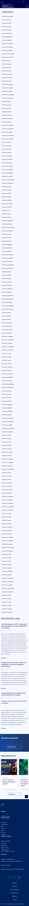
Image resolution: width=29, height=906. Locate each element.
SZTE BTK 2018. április (7, 322)
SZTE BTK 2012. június (6, 557)
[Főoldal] (2, 3)
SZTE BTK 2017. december (7, 336)
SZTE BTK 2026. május (6, 26)
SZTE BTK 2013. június (6, 517)
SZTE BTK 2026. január (7, 40)
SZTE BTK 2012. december (7, 537)
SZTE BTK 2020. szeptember (8, 227)
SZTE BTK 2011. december (7, 578)
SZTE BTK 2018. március (7, 326)
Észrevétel (3, 832)
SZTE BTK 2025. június (6, 64)
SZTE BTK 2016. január (7, 414)
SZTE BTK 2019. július (6, 271)
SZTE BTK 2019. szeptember (8, 265)
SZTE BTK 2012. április (7, 564)
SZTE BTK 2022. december (7, 166)
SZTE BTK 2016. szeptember (8, 384)
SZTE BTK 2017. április (7, 363)
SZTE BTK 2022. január (7, 207)
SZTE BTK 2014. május (6, 479)
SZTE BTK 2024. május (6, 108)
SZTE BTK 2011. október (7, 585)
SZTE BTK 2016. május (6, 397)
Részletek (3, 658)
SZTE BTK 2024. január (7, 122)
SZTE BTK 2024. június (6, 105)
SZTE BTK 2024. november (7, 88)
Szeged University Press (6, 816)
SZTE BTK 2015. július (6, 435)
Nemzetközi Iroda (4, 847)
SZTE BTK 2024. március (7, 115)
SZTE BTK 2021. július (6, 214)
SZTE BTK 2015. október (7, 425)
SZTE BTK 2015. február (7, 452)
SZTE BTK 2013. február (7, 530)
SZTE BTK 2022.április (6, 196)
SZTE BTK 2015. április (7, 445)
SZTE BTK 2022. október (7, 176)
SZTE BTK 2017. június (6, 357)
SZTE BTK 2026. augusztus (7, 16)
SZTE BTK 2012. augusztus (7, 551)
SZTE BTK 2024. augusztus (7, 98)
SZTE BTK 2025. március (7, 74)
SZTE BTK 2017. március (7, 408)
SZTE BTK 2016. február (7, 411)
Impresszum (14, 896)
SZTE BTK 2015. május (6, 442)
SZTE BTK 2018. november (7, 299)
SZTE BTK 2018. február (7, 329)
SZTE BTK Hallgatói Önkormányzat (8, 851)
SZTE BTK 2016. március (7, 404)
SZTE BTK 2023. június (6, 145)
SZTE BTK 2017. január (7, 370)
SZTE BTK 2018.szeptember (8, 305)
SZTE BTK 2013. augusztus (7, 510)
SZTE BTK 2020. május (6, 237)
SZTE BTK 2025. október (7, 50)
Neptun (2, 826)
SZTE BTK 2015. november (7, 421)
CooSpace (3, 828)
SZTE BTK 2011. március (7, 608)
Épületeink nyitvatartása (6, 865)
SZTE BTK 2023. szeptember (8, 135)
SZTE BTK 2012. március (7, 568)
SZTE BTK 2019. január (7, 292)
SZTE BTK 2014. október (7, 465)
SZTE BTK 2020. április (7, 241)
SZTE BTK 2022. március (7, 200)
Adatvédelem (14, 886)
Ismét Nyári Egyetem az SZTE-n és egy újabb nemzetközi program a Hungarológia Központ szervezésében (14, 626)
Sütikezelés (14, 883)
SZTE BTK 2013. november (7, 503)
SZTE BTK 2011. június (6, 598)
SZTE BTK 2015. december (7, 418)
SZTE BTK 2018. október (7, 302)
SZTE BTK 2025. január (7, 81)
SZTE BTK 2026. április (7, 30)
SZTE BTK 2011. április (7, 605)
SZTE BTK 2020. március (7, 244)
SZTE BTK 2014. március (7, 486)
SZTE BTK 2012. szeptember (8, 547)
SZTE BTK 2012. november (7, 540)
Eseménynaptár (12, 747)
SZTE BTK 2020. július (6, 234)
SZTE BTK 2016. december (7, 374)
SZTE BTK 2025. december (7, 43)
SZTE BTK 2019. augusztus (7, 268)
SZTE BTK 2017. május (6, 360)
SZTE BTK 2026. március (7, 33)
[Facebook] (9, 877)
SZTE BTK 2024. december (7, 84)
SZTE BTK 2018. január (7, 333)
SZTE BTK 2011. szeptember (8, 588)
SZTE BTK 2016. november (7, 377)
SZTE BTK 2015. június (6, 438)
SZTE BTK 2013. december (7, 496)
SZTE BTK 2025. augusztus (7, 57)
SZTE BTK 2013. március (7, 527)
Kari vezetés (3, 843)
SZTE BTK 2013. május (6, 520)
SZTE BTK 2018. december (7, 295)
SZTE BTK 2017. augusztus (7, 350)
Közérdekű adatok (14, 893)
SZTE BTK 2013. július (6, 513)
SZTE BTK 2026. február (7, 36)
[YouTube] (19, 877)
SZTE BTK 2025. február (7, 77)
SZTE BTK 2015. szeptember (8, 428)
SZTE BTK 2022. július (6, 186)
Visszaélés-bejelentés (14, 889)
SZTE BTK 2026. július (6, 19)
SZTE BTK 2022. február (7, 203)
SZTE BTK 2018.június (6, 316)
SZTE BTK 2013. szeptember (8, 506)
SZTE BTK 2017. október (7, 343)
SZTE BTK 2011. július (6, 595)
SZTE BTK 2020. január (7, 251)
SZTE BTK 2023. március (7, 156)
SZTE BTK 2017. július (6, 353)
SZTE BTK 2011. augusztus (7, 591)
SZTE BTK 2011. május (6, 602)
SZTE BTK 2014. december (7, 459)
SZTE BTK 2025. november (7, 47)
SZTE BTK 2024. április (7, 111)
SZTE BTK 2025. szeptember (8, 53)
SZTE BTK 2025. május (6, 67)
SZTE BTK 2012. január (7, 574)
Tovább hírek (11, 794)
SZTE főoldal (3, 822)
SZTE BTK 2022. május (6, 193)
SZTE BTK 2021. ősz (6, 210)
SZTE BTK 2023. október (7, 132)
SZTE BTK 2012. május (6, 561)
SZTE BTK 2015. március (7, 448)
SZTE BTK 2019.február (7, 288)
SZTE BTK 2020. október (7, 224)
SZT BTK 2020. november (7, 220)
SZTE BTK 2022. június (6, 190)
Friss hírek (5, 777)
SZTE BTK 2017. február (7, 367)
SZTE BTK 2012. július (6, 554)
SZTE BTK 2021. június (6, 217)
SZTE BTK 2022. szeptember (8, 179)
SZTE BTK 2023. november (7, 128)
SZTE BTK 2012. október (7, 544)
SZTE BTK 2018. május (6, 319)
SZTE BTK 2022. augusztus (7, 183)
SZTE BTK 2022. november (7, 173)
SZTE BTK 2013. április (7, 523)
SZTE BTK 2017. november (7, 340)
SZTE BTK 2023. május (6, 149)
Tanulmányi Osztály (5, 849)
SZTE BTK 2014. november (7, 462)
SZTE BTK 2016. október (7, 380)
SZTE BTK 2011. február (7, 612)
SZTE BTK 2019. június (6, 275)
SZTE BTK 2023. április (7, 152)
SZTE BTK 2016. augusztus (7, 387)
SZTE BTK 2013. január (7, 534)
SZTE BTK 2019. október (7, 261)
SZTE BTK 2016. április (7, 401)
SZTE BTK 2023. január (7, 162)
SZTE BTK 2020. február (7, 248)
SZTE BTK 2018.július (6, 312)
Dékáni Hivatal (4, 845)
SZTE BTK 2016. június (6, 394)
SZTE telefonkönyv (5, 824)
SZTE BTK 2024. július (6, 101)
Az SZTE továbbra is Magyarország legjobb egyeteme (8, 782)
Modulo (2, 830)
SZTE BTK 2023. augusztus (7, 139)
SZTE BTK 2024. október (7, 91)
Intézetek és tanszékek (5, 841)
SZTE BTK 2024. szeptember (8, 94)
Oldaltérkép (3, 834)
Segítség (14, 899)
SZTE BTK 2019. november (7, 258)
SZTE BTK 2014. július (6, 472)
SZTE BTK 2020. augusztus (7, 231)
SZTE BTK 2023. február (7, 159)
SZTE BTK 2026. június (6, 23)
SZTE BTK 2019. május (6, 278)
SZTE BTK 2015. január (7, 455)
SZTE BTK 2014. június (6, 476)
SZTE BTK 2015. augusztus (7, 431)
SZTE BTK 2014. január (7, 493)
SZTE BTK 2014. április (7, 483)
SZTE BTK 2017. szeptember (8, 346)
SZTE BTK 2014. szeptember (8, 469)
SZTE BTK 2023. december (7, 125)
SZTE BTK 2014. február (7, 489)
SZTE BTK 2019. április (7, 282)
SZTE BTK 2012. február (7, 571)
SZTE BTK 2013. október (7, 500)
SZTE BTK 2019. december (7, 254)
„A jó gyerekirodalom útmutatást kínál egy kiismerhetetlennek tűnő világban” (13, 694)
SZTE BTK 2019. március (7, 285)
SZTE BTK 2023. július (6, 142)
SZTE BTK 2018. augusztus (7, 309)
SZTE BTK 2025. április (7, 71)
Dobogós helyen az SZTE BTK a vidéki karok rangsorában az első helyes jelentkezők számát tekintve (13, 664)
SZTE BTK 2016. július (6, 391)
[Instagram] (14, 877)
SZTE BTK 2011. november (7, 581)
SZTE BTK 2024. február (7, 118)
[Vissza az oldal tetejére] (26, 796)
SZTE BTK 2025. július (6, 60)
